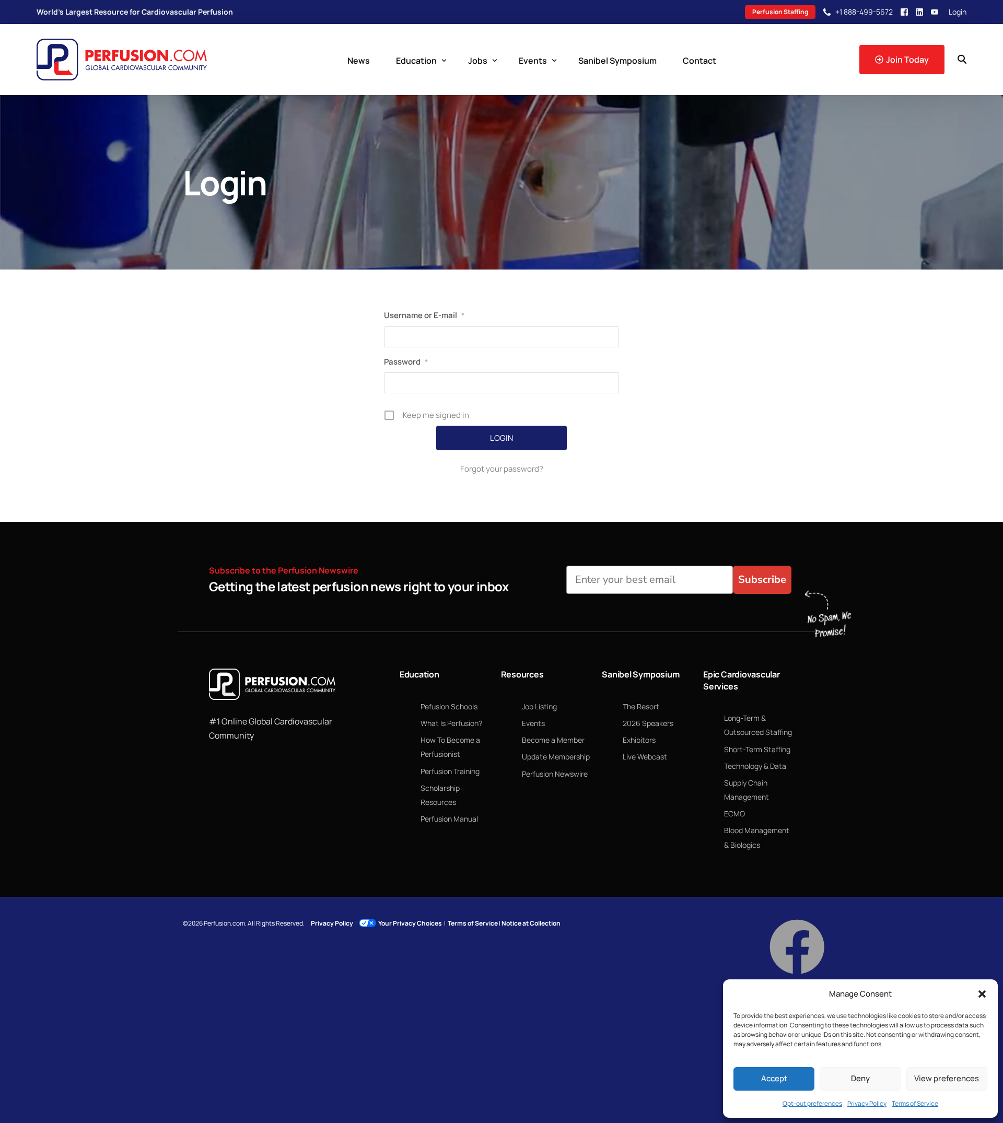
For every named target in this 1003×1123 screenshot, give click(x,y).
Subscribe (762, 579)
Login (957, 12)
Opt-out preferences (812, 1103)
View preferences (946, 1078)
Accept (774, 1078)
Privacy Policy (867, 1103)
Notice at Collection (531, 923)
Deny (860, 1078)
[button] (982, 994)
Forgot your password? (501, 468)
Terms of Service (915, 1103)
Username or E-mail (424, 315)
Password (406, 361)
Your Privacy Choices (410, 923)
